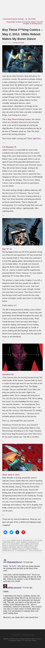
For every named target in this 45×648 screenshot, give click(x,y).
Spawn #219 (6, 549)
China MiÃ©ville (8, 542)
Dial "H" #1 (6, 544)
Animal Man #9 (16, 540)
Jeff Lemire (25, 544)
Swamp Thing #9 (18, 549)
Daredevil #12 (33, 542)
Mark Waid (34, 544)
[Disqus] (22, 588)
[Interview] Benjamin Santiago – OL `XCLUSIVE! (19, 19)
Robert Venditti (30, 547)
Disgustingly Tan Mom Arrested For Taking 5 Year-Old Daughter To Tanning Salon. (24, 22)
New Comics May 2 (27, 545)
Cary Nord (37, 540)
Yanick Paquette (35, 551)
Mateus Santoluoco (10, 545)
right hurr (37, 138)
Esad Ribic (15, 544)
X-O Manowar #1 (21, 551)
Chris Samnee (21, 542)
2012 (8, 540)
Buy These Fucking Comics (19, 119)
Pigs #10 (20, 547)
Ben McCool (28, 540)
